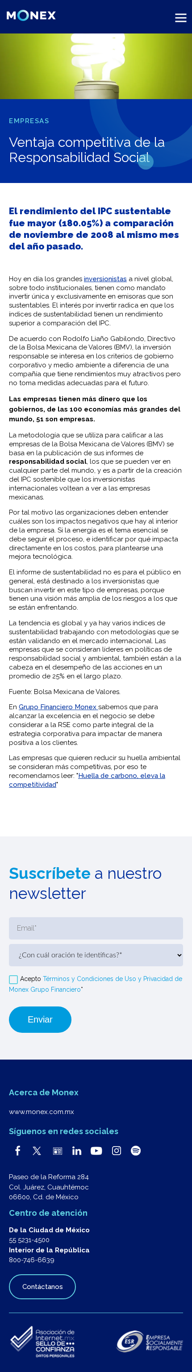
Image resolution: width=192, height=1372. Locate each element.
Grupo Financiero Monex (58, 707)
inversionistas (105, 279)
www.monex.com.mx (41, 1112)
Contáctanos (42, 1287)
